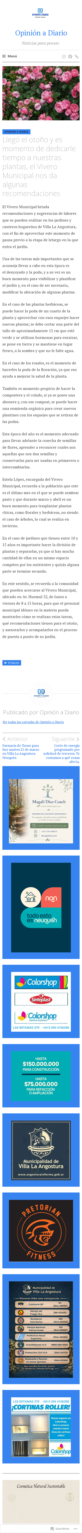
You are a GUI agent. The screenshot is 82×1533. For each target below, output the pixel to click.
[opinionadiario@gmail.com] (76, 52)
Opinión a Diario (41, 32)
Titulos (13, 663)
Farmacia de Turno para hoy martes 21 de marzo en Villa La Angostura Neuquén (20, 748)
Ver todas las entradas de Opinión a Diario (33, 722)
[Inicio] (63, 52)
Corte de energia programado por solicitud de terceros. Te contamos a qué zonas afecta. (61, 750)
